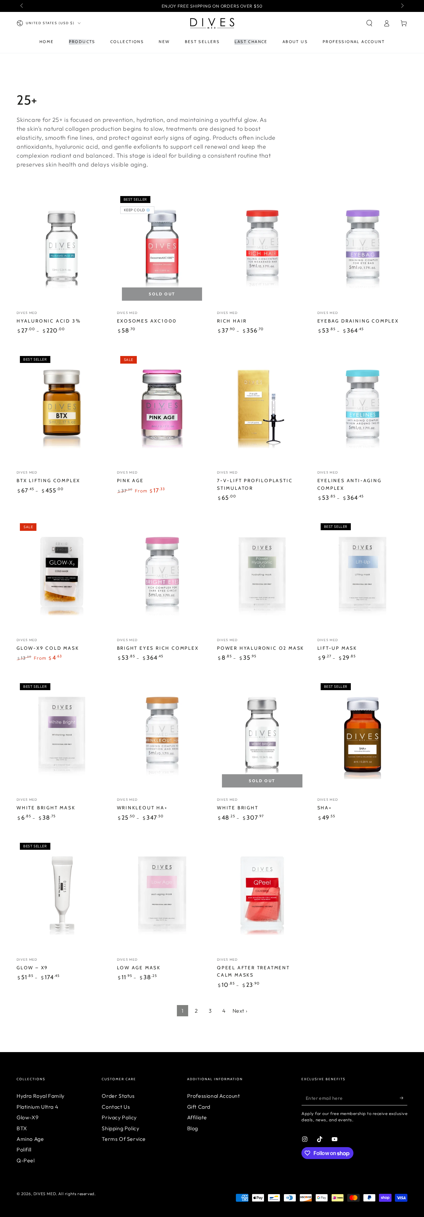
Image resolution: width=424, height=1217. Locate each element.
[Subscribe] (403, 1097)
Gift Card (198, 1106)
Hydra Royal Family (41, 1095)
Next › (240, 1010)
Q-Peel (26, 1160)
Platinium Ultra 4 (37, 1106)
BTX (22, 1128)
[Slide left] (22, 6)
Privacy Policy (119, 1117)
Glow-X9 (27, 1117)
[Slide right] (401, 6)
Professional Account (213, 1095)
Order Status (118, 1095)
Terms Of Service (124, 1139)
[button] (369, 23)
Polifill (24, 1149)
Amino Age (30, 1139)
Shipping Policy (120, 1128)
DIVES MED (44, 1193)
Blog (192, 1128)
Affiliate (197, 1117)
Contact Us (116, 1106)
